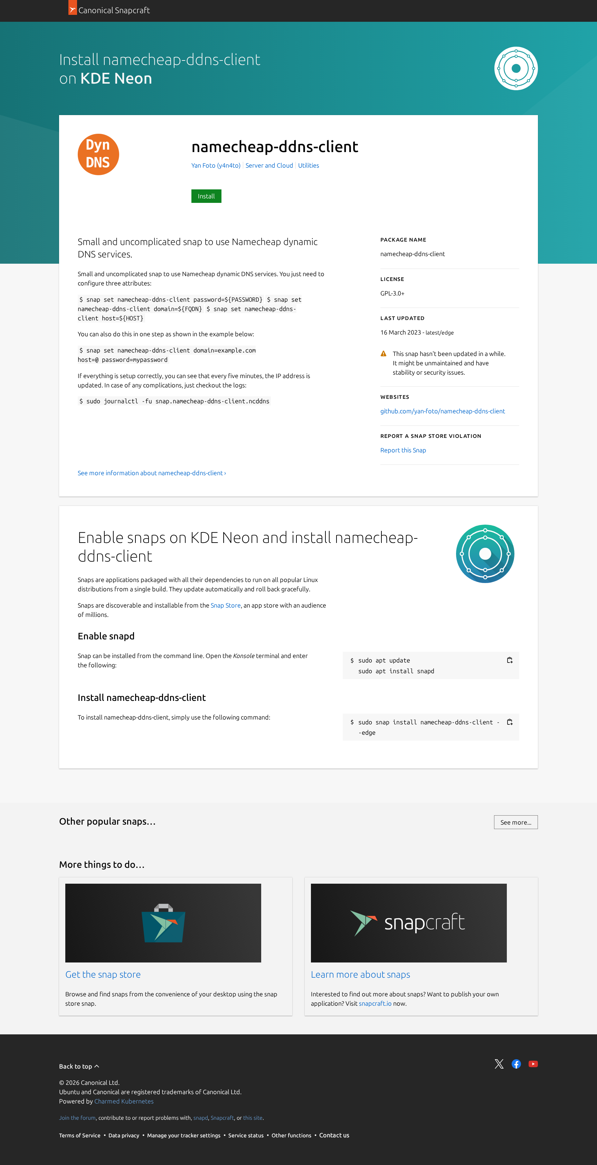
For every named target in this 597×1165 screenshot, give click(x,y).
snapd (200, 1118)
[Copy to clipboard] (509, 660)
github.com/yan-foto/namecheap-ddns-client (442, 410)
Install (206, 195)
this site (253, 1118)
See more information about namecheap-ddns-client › (152, 472)
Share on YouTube (533, 1064)
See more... (516, 822)
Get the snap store (103, 974)
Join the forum (77, 1118)
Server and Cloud (269, 165)
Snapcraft (222, 1118)
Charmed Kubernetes (124, 1101)
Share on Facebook (516, 1064)
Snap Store (226, 605)
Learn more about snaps (360, 974)
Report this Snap (403, 450)
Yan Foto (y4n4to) (216, 165)
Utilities (308, 165)
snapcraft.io (375, 1003)
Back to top (76, 1066)
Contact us (334, 1134)
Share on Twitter (499, 1064)
